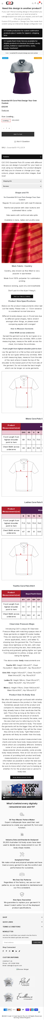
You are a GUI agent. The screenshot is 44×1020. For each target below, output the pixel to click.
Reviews (6, 186)
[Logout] (35, 3)
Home (7, 53)
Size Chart (15, 120)
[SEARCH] (32, 3)
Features (5, 110)
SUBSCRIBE (37, 942)
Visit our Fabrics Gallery (22, 296)
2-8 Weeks (38, 58)
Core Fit (5, 58)
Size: (8, 117)
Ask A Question (23, 141)
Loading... (6, 120)
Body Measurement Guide (22, 777)
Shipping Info (7, 181)
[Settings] (41, 3)
